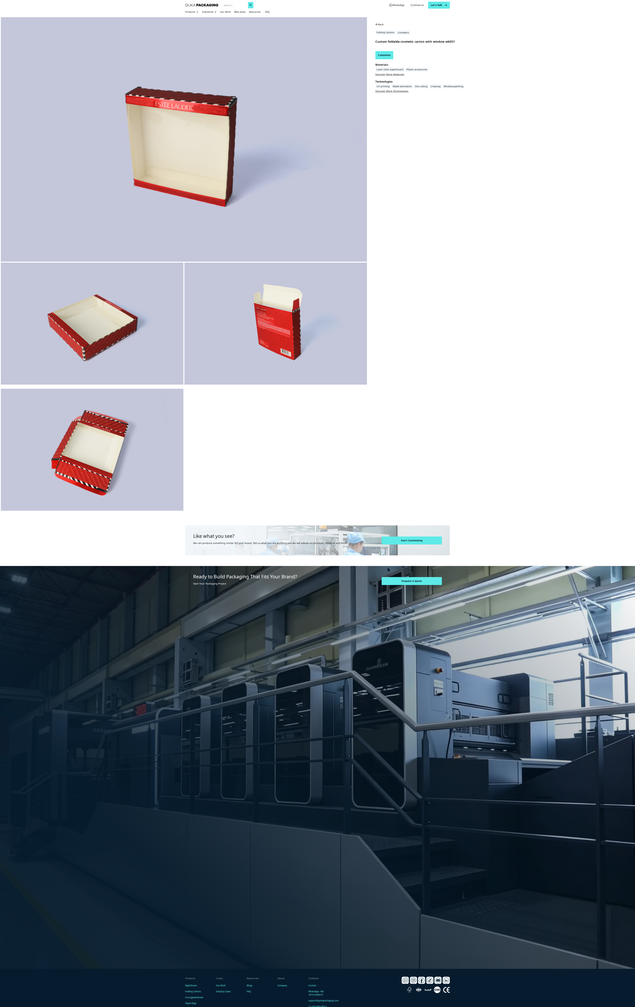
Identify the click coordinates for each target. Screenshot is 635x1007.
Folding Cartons (193, 991)
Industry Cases (223, 991)
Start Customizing (411, 540)
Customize (384, 55)
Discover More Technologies (391, 91)
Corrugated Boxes (194, 997)
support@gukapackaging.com (323, 1000)
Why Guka (239, 11)
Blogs (249, 985)
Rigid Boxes (191, 985)
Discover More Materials (389, 74)
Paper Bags (190, 1003)
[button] (192, 12)
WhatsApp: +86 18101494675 (316, 993)
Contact (312, 985)
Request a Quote (412, 581)
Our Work (225, 11)
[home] (201, 5)
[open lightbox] (92, 323)
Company (282, 985)
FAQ (267, 11)
